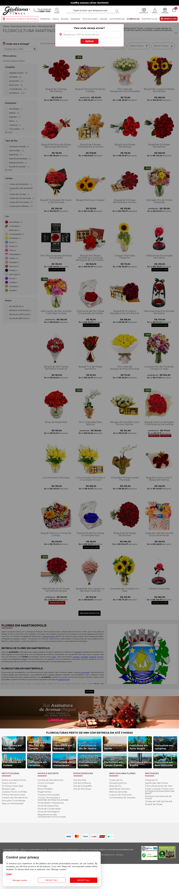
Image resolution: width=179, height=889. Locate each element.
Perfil (154, 13)
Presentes (45, 19)
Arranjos (75, 19)
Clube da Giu (133, 19)
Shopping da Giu (150, 19)
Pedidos (164, 13)
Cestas (55, 19)
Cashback (143, 13)
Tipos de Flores (90, 19)
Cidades (103, 19)
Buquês (64, 19)
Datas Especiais (117, 19)
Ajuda (56, 13)
